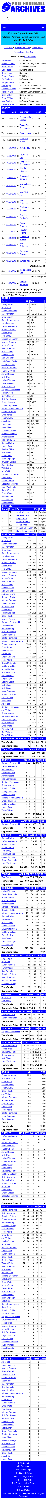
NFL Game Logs (23, 1469)
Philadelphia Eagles (25, 118)
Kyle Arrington (8, 314)
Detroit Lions (25, 133)
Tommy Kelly (7, 418)
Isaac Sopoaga (8, 459)
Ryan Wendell (8, 490)
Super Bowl (23, 1486)
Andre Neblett (8, 437)
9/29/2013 (11, 169)
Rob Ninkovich (8, 440)
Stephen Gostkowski (11, 390)
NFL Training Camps (23, 1476)
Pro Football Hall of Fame (23, 1483)
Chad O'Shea (8, 98)
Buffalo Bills (25, 148)
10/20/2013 (11, 193)
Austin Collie (7, 351)
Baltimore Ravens (24, 253)
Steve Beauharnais (10, 320)
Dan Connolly (8, 358)
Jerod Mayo (7, 427)
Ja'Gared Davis (8, 594)
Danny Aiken (7, 304)
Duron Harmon (8, 402)
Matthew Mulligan (9, 434)
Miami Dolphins (24, 202)
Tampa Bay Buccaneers (25, 126)
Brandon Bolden (9, 329)
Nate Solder (7, 456)
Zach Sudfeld (7, 465)
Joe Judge (6, 86)
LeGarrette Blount (9, 326)
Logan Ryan (7, 446)
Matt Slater (6, 452)
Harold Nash (7, 92)
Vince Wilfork (7, 496)
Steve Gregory (8, 396)
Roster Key (19, 51)
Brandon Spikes (9, 462)
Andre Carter (7, 345)
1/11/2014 (11, 271)
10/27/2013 (11, 201)
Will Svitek (6, 468)
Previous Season (22, 47)
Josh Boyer (7, 60)
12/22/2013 (11, 252)
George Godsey (9, 76)
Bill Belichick (30, 56)
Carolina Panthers (24, 216)
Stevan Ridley (8, 443)
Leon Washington (9, 487)
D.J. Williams (7, 499)
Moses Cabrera (8, 64)
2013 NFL (8, 47)
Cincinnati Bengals (24, 177)
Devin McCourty (9, 430)
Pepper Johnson (9, 82)
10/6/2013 (11, 177)
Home (5, 27)
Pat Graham (7, 79)
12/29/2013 (11, 260)
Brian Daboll (7, 67)
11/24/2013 (11, 224)
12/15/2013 (11, 244)
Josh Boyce (7, 333)
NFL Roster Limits (24, 1479)
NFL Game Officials (23, 1473)
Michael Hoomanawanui (12, 408)
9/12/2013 (11, 156)
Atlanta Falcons (23, 169)
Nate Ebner (7, 377)
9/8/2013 (12, 148)
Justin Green (7, 393)
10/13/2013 (11, 185)
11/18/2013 (11, 216)
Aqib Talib (6, 471)
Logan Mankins (8, 424)
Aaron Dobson (8, 374)
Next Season (37, 47)
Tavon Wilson (8, 503)
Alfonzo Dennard (9, 368)
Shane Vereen (8, 481)
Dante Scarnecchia (10, 104)
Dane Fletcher (8, 383)
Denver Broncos (23, 225)
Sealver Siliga (8, 449)
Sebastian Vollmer (10, 484)
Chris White (7, 493)
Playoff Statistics (23, 43)
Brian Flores (7, 73)
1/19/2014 (11, 283)
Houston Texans (23, 231)
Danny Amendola (9, 311)
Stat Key (29, 51)
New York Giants (24, 140)
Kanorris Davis (8, 365)
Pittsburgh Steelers (24, 208)
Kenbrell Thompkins (10, 474)
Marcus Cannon (9, 342)
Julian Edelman (8, 380)
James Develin (8, 371)
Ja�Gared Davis (9, 361)
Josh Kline (6, 421)
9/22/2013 (11, 162)
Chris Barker (7, 317)
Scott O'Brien (7, 95)
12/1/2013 (11, 231)
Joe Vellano (7, 478)
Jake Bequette (8, 323)
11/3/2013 (11, 208)
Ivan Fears (6, 70)
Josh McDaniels (9, 89)
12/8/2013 (11, 237)
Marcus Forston (8, 386)
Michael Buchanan (10, 339)
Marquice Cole (8, 348)
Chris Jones (7, 415)
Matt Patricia (7, 101)
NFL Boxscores (23, 1466)
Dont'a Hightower (9, 405)
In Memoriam (23, 1462)
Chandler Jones (9, 412)
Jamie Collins (8, 355)
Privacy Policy (23, 1489)
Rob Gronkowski (9, 399)
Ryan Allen (6, 308)
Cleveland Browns (24, 238)
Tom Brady (6, 336)
